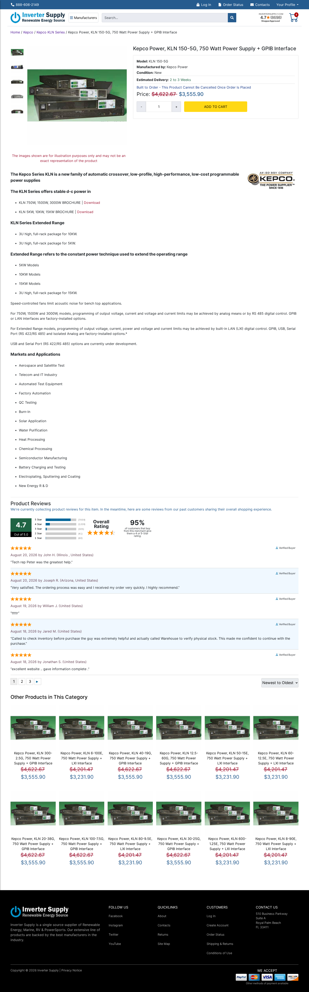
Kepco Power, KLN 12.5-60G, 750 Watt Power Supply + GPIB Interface (179, 758)
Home (15, 32)
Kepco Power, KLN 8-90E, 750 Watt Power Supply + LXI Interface (275, 844)
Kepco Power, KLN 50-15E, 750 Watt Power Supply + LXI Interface (227, 758)
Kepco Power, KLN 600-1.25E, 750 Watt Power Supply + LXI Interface (227, 844)
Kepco (28, 32)
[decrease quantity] (141, 106)
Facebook (116, 916)
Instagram (116, 925)
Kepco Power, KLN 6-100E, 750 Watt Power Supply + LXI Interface (82, 758)
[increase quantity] (176, 106)
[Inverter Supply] (38, 17)
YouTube (115, 944)
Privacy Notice (71, 970)
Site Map (164, 944)
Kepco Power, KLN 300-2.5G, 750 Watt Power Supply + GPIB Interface (33, 758)
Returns (163, 934)
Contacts (262, 5)
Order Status (233, 5)
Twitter (113, 934)
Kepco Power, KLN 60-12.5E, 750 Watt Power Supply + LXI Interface (276, 758)
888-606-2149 (27, 5)
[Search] (232, 17)
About (162, 916)
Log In (206, 5)
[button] (287, 4)
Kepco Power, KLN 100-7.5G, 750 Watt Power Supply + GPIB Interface (81, 844)
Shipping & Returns (220, 944)
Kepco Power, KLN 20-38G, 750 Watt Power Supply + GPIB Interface (33, 844)
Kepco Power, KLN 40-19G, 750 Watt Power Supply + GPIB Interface (130, 758)
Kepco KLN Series (51, 32)
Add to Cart (215, 107)
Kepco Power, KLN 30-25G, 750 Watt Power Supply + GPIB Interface (179, 844)
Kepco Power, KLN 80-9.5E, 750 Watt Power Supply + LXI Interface (130, 844)
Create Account (217, 925)
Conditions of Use (219, 953)
